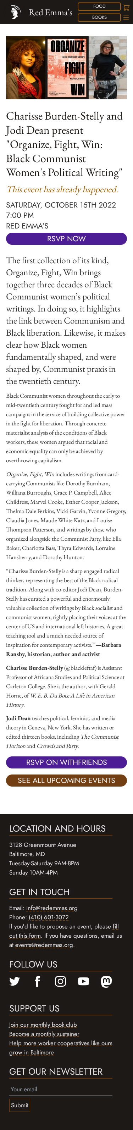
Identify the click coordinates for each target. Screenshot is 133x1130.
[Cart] (126, 7)
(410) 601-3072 (49, 917)
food (99, 6)
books (99, 17)
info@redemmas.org (52, 908)
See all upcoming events (66, 780)
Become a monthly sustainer (44, 1034)
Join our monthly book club (43, 1024)
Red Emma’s (50, 12)
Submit (19, 1105)
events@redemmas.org (44, 945)
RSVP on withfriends (66, 762)
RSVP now (66, 238)
